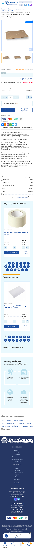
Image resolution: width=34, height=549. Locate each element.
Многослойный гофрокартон (11, 426)
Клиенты (17, 454)
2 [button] (9, 263)
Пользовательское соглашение (16, 533)
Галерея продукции (17, 459)
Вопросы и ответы (17, 457)
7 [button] (28, 263)
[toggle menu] (3, 3)
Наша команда (17, 461)
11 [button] (17, 266)
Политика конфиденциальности (16, 531)
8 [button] (5, 266)
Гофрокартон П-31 (25, 423)
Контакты (17, 479)
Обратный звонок (25, 2)
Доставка (17, 470)
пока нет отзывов (29, 69)
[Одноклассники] (5, 124)
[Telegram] (16, 124)
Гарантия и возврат (17, 472)
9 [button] (9, 266)
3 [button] (13, 263)
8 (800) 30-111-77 (17, 496)
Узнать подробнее (14, 537)
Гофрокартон (6, 420)
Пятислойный (28, 426)
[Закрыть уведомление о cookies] (30, 533)
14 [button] (28, 266)
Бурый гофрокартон (19, 420)
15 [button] (7, 270)
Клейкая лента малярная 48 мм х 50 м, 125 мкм (16, 233)
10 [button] (13, 266)
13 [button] (24, 266)
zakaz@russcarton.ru (17, 511)
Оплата (17, 468)
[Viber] (8, 124)
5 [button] (20, 263)
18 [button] (19, 270)
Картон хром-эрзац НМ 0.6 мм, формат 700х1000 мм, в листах (16, 306)
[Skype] (13, 124)
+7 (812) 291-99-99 (17, 493)
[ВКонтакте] (2, 124)
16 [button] (11, 270)
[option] (17, 35)
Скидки (17, 477)
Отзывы (17, 452)
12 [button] (21, 266)
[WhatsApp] (10, 124)
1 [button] (5, 263)
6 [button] (24, 263)
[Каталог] (5, 544)
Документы (17, 450)
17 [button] (15, 270)
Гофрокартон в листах (9, 423)
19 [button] (22, 270)
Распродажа (17, 474)
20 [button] (26, 270)
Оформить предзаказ (24, 109)
